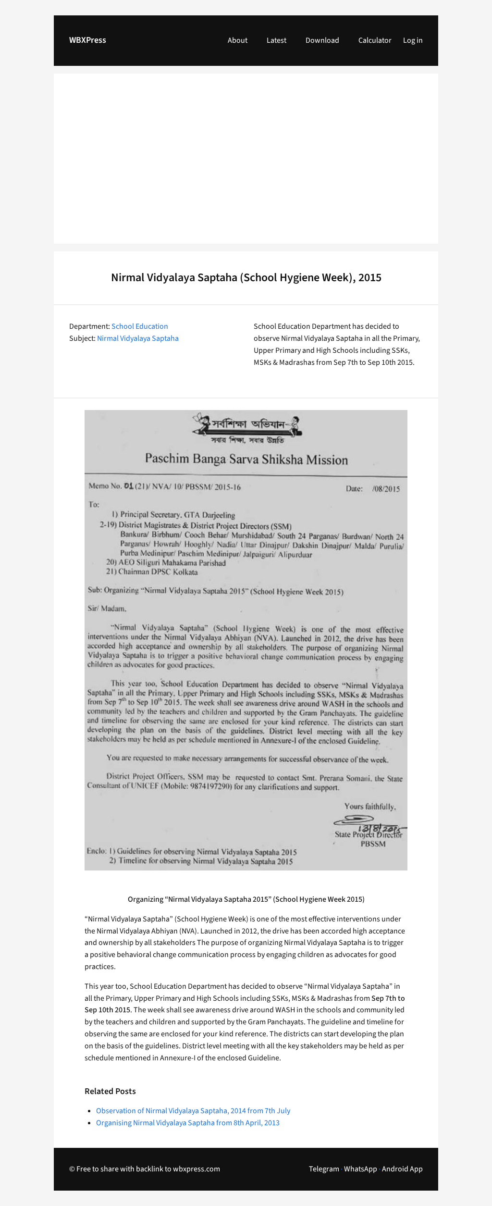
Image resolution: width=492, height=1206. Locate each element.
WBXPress (87, 40)
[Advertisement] (246, 164)
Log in (413, 40)
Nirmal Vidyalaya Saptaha (138, 338)
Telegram (324, 1169)
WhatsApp (360, 1169)
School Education (139, 326)
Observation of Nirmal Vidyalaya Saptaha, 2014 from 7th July (193, 1111)
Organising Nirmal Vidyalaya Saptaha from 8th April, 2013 (188, 1123)
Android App (402, 1169)
